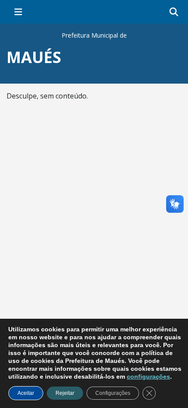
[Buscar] (174, 12)
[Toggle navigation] (18, 12)
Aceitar (25, 393)
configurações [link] (148, 376)
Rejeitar (65, 393)
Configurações (112, 393)
